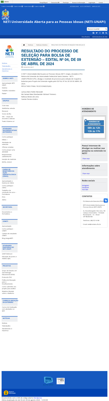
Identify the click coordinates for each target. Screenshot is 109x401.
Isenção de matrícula (9, 159)
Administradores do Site (99, 37)
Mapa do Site (96, 6)
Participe (66, 2)
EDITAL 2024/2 (7, 162)
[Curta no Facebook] (93, 33)
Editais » (4, 140)
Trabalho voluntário (8, 91)
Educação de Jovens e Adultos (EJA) (9, 257)
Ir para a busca (28, 6)
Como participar (7, 137)
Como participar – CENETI (8, 230)
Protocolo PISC (7, 277)
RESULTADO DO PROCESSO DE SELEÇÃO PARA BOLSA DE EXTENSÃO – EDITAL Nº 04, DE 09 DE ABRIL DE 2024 (51, 57)
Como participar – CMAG (8, 187)
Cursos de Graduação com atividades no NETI (9, 309)
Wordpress (38, 398)
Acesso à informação (78, 2)
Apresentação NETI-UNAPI (8, 84)
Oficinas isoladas (8, 147)
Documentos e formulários (7, 213)
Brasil (6, 2)
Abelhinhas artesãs (8, 108)
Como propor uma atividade (8, 151)
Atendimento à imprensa (7, 70)
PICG (3, 197)
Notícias (4, 63)
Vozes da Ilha (6, 114)
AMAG (4, 200)
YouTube (85, 189)
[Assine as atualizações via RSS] (106, 33)
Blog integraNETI (7, 238)
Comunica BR (55, 2)
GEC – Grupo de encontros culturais (8, 117)
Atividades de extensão (6, 143)
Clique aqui (86, 158)
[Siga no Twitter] (97, 33)
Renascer (5, 111)
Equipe (4, 93)
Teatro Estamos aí (8, 121)
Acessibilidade (74, 6)
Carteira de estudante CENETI (9, 234)
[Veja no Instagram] (103, 33)
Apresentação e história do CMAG (8, 182)
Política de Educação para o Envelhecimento (9, 282)
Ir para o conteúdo (7, 6)
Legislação (92, 2)
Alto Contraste (85, 6)
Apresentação (6, 226)
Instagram (85, 185)
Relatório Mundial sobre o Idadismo (8, 292)
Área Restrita (86, 37)
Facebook (85, 187)
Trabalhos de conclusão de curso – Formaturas (9, 192)
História (4, 88)
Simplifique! (43, 2)
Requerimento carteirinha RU (7, 155)
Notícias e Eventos (41, 45)
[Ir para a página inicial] (23, 45)
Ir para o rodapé (39, 6)
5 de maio (5, 105)
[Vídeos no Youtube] (100, 33)
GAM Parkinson (7, 254)
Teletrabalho (6, 66)
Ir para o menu (18, 6)
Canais (101, 2)
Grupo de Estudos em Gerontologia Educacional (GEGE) (9, 272)
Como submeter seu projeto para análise (9, 288)
